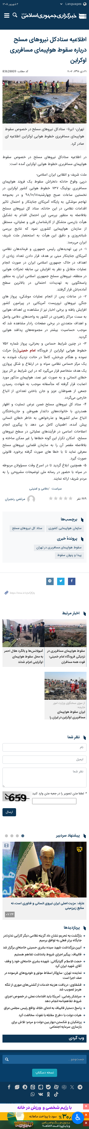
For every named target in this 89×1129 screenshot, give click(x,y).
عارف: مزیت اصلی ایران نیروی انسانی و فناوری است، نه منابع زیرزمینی (47, 906)
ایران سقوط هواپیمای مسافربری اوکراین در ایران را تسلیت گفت (67, 718)
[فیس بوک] (9, 1088)
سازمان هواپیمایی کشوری (65, 528)
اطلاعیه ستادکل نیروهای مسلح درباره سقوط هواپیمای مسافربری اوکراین (48, 50)
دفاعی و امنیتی (38, 489)
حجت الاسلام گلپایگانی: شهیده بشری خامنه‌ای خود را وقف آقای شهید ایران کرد (43, 964)
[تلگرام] (80, 1088)
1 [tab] (22, 835)
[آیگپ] (40, 1088)
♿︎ (78, 1117)
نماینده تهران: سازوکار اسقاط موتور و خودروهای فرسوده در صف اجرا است (43, 975)
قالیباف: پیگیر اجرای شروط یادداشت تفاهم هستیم (48, 954)
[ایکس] (72, 1088)
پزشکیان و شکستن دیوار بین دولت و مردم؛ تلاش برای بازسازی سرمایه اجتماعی (46, 1025)
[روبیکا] (64, 1088)
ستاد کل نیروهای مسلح (27, 528)
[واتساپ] (32, 1095)
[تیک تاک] (56, 1095)
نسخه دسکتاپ (44, 1072)
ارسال (9, 812)
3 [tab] (11, 835)
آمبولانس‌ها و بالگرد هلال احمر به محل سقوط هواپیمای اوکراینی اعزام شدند (23, 657)
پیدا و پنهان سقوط (69, 555)
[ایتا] (32, 1088)
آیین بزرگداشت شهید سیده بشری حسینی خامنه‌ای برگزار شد (42, 947)
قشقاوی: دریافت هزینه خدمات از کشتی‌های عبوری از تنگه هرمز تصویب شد (43, 987)
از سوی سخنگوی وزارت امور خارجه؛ (69, 705)
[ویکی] (40, 1095)
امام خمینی (27, 351)
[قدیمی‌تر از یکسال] (65, 633)
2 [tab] (17, 835)
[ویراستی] (17, 1088)
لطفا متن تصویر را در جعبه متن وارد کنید (59, 793)
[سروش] (25, 1088)
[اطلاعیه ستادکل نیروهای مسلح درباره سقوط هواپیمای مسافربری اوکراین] (44, 99)
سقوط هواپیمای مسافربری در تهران (59, 547)
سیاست (57, 489)
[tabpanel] (44, 881)
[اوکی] (48, 1095)
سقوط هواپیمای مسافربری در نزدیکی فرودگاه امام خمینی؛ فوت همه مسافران (66, 657)
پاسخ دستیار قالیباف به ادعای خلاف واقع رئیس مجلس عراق (43, 1008)
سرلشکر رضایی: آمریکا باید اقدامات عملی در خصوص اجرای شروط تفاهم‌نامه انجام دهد (43, 999)
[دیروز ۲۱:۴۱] (44, 870)
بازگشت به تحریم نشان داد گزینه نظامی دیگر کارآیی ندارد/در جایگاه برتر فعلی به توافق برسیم (42, 938)
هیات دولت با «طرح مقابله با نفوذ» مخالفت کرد (50, 1015)
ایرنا (49, 16)
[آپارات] (56, 1088)
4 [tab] (6, 835)
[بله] (48, 1088)
